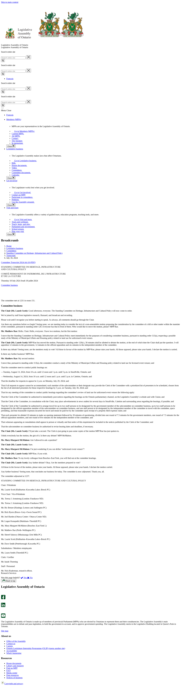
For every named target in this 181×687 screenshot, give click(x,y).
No (31, 577)
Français (9, 79)
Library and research (15, 666)
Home (9, 246)
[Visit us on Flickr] (2, 612)
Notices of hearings (14, 678)
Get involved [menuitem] (11, 181)
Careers (9, 646)
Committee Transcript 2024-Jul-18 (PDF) (18, 262)
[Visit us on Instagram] (2, 594)
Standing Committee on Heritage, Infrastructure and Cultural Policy (34, 253)
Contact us (10, 643)
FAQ (8, 670)
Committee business (9, 285)
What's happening (13, 653)
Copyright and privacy (13, 683)
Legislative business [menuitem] (14, 149)
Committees (11, 251)
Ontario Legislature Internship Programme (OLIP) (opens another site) (35, 648)
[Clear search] (28, 57)
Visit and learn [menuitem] (12, 208)
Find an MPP (11, 668)
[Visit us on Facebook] (3, 598)
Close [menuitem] (9, 146)
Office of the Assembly (16, 641)
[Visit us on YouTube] (3, 617)
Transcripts (11, 255)
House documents (13, 663)
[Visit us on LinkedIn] (3, 606)
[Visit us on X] (2, 601)
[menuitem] (24, 131)
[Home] (42, 42)
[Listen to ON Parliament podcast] (2, 610)
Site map (4, 631)
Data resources (12, 675)
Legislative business (14, 248)
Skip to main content (9, 2)
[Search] (3, 60)
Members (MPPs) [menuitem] (13, 119)
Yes (25, 577)
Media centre (11, 673)
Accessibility (11, 651)
